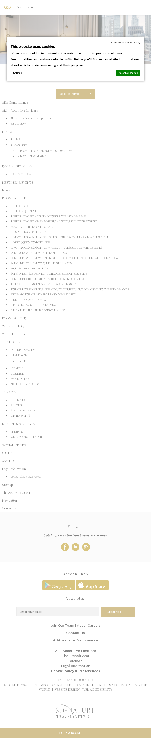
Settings (17, 73)
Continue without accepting (125, 42)
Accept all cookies (128, 73)
